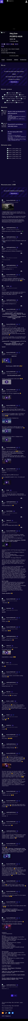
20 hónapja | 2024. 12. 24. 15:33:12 (12, 229)
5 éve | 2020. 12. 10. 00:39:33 (11, 354)
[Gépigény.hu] (13, 1)
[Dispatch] (18, 92)
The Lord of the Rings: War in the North (10, 1005)
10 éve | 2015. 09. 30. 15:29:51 (12, 727)
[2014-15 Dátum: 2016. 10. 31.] (14, 152)
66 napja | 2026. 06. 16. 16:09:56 (12, 202)
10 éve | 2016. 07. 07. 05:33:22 (12, 664)
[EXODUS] (23, 98)
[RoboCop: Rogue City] (9, 102)
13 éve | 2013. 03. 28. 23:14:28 (12, 986)
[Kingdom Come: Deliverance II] (11, 94)
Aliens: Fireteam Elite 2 (7, 1010)
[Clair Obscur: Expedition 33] (8, 96)
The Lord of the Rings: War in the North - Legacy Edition (12, 1003)
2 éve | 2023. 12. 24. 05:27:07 (11, 238)
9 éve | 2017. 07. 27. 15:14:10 (11, 600)
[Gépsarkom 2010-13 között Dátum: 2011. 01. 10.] (14, 150)
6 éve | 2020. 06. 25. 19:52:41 (11, 470)
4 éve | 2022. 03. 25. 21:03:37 (11, 288)
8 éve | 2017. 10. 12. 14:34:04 (11, 532)
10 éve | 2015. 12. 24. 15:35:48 (12, 673)
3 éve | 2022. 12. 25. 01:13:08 (11, 249)
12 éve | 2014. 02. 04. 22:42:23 (12, 793)
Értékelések (23, 59)
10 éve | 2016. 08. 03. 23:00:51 (12, 619)
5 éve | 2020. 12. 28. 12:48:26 (11, 311)
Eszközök (9, 59)
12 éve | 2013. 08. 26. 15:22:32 (12, 845)
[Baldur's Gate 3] (20, 102)
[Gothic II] (9, 100)
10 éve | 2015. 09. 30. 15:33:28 (12, 716)
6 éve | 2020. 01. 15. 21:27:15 (11, 492)
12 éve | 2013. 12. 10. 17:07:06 (12, 823)
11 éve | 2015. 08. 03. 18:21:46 (11, 736)
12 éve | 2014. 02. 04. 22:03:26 (12, 802)
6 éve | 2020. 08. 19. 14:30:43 (11, 407)
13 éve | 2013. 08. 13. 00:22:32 (12, 893)
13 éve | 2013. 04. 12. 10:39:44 (12, 919)
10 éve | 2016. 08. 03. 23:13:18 (12, 610)
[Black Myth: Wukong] (21, 96)
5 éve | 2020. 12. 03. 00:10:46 (11, 373)
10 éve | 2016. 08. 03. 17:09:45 (12, 628)
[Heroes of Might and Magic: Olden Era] (11, 98)
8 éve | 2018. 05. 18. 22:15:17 (11, 522)
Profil (3, 59)
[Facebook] (13, 1013)
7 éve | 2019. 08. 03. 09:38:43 (11, 503)
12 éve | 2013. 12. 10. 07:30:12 (12, 832)
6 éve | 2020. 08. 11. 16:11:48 (11, 449)
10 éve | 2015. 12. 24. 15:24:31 (12, 684)
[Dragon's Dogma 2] (16, 100)
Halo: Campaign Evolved (7, 1007)
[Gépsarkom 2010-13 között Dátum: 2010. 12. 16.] (14, 148)
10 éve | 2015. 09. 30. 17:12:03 (12, 693)
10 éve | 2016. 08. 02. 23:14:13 (12, 638)
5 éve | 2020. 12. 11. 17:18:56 (11, 326)
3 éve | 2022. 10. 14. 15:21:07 (11, 257)
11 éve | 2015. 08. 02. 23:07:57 (11, 745)
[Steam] (6, 1013)
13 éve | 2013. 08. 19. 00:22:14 (12, 882)
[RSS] (3, 1013)
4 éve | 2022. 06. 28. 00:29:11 (11, 276)
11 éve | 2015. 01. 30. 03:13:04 (11, 755)
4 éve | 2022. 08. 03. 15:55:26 (11, 267)
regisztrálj (18, 76)
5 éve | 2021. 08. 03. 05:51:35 (11, 301)
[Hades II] (21, 94)
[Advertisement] (14, 17)
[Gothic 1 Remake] (11, 92)
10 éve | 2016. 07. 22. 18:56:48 (12, 647)
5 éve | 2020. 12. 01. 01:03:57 (11, 391)
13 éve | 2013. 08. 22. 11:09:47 (11, 865)
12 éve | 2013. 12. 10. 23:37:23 (12, 814)
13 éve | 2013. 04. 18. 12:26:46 (12, 903)
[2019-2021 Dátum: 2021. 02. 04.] (14, 158)
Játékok (16, 59)
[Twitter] (9, 1013)
